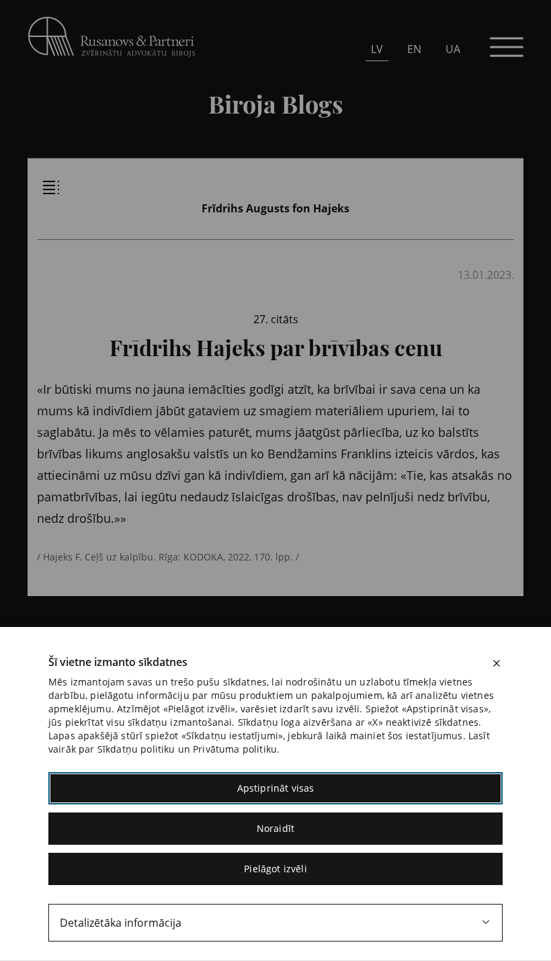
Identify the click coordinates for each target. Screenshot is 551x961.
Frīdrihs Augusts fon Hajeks (275, 208)
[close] (496, 663)
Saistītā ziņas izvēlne (51, 187)
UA (453, 49)
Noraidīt (275, 828)
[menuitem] (377, 48)
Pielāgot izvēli (275, 868)
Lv (377, 49)
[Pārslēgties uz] (152, 148)
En (414, 49)
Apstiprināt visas (275, 788)
